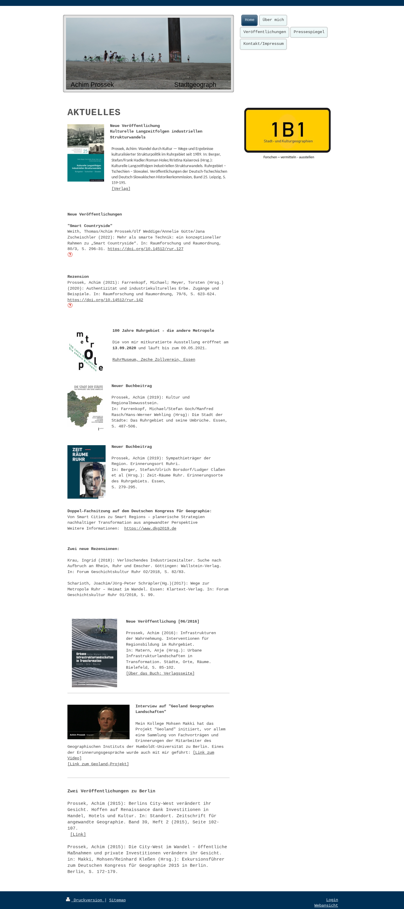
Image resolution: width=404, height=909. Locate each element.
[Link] (78, 834)
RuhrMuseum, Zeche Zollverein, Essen (153, 359)
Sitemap (117, 900)
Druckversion (87, 900)
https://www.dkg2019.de (150, 528)
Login (332, 899)
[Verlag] (120, 188)
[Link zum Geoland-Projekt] (98, 764)
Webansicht (326, 905)
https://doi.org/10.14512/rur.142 (105, 300)
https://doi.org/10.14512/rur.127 (145, 249)
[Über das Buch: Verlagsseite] (160, 673)
